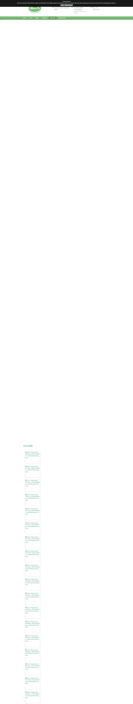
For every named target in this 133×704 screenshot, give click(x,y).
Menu (37, 18)
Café (30, 18)
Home (24, 18)
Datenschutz (69, 5)
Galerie (52, 18)
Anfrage (44, 18)
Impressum (61, 18)
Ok (63, 5)
